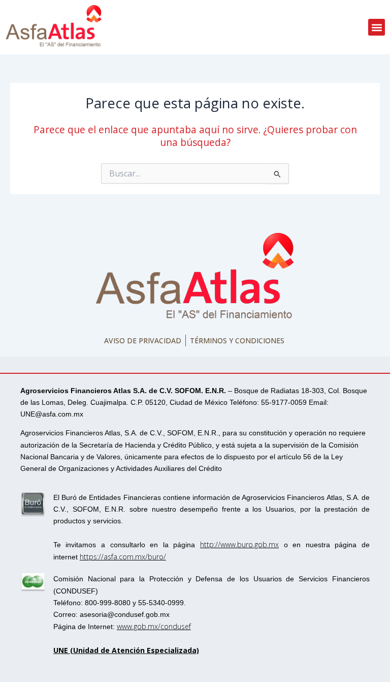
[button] (376, 27)
